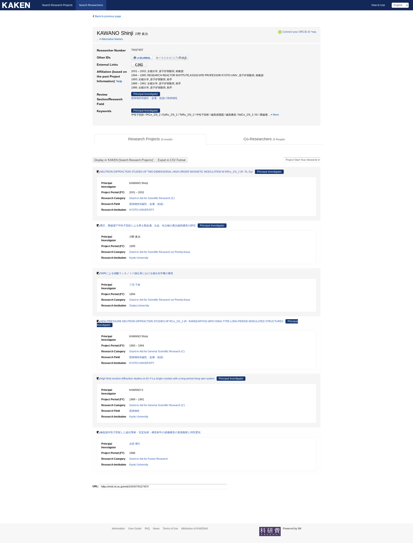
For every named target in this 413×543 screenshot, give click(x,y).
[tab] (150, 139)
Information (118, 528)
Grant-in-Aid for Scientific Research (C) (152, 198)
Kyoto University (138, 257)
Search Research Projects (57, 5)
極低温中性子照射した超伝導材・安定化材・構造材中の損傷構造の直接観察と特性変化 (150, 432)
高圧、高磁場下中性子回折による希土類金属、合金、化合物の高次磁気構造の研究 (148, 225)
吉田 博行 (134, 443)
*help (313, 32)
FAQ (147, 528)
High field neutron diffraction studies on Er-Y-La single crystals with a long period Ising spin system (157, 378)
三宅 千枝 (134, 284)
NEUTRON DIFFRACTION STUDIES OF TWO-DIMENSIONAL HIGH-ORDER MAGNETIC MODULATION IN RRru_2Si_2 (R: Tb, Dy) (176, 171)
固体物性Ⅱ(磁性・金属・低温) (148, 98)
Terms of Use (170, 528)
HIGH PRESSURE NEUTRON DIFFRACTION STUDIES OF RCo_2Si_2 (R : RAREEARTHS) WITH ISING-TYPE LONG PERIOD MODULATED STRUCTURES (191, 321)
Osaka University (139, 305)
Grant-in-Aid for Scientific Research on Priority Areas (159, 252)
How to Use (378, 5)
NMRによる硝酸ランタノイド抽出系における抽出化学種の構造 (136, 273)
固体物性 (172, 98)
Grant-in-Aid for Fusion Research (148, 458)
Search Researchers (91, 5)
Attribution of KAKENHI (194, 528)
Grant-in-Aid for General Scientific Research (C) (157, 351)
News (156, 528)
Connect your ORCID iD (296, 31)
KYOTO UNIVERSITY (141, 209)
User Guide (135, 528)
